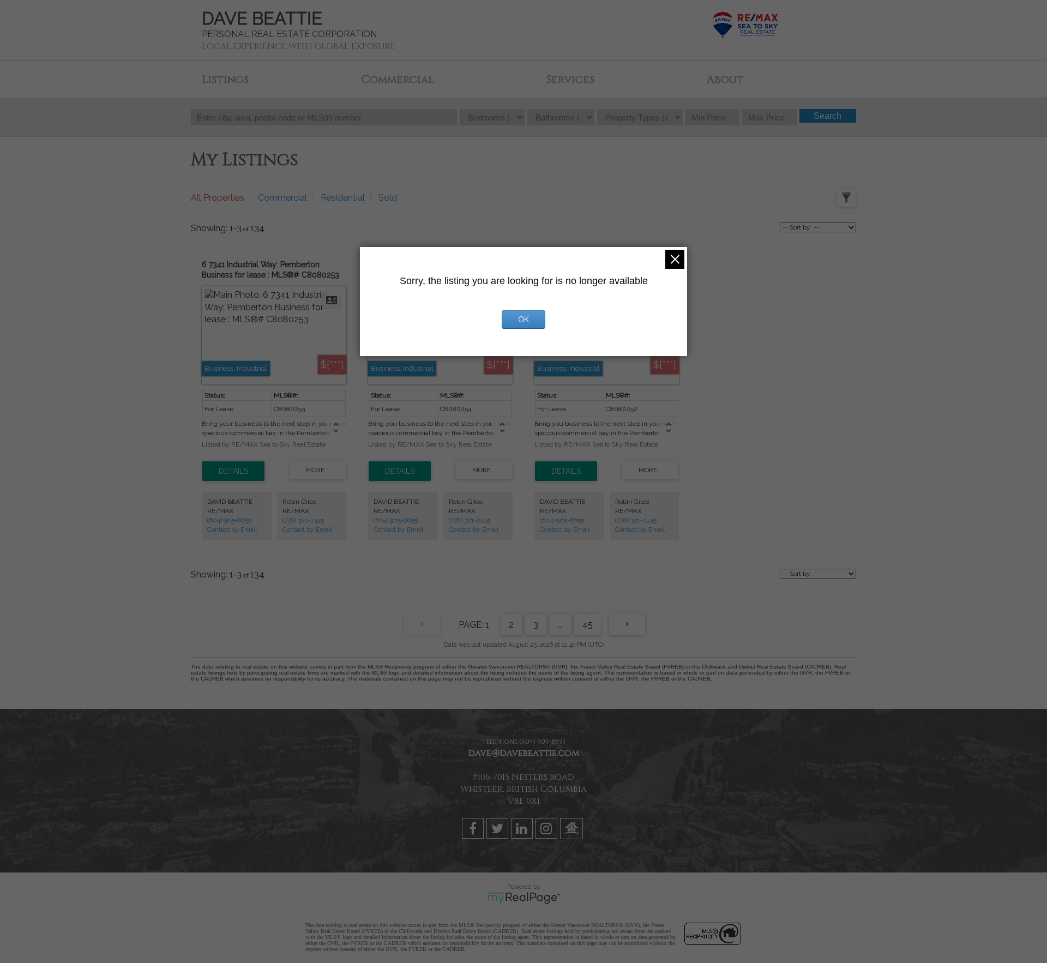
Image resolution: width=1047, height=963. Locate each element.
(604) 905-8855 (229, 520)
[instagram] (547, 830)
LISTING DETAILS (233, 471)
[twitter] (498, 830)
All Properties (217, 197)
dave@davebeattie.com (523, 753)
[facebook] (474, 830)
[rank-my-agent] (573, 830)
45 (587, 624)
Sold (387, 197)
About (725, 79)
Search (827, 116)
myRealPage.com (524, 898)
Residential (343, 197)
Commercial (397, 79)
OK (523, 319)
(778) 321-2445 (303, 520)
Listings (225, 79)
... (560, 624)
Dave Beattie (262, 18)
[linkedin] (523, 830)
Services (570, 79)
